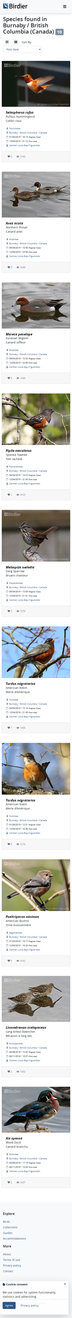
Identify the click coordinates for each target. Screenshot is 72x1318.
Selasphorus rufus (20, 112)
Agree (9, 1305)
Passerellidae (16, 466)
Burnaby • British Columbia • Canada (28, 132)
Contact (8, 1271)
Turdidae (13, 699)
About (7, 1254)
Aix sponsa (14, 1138)
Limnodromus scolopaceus (26, 1027)
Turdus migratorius (20, 683)
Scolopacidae (16, 1043)
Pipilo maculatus (19, 450)
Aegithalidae (15, 932)
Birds (6, 1221)
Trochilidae (14, 128)
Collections (10, 1227)
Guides (7, 1233)
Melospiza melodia (20, 567)
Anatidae (13, 239)
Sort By (26, 42)
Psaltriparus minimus (22, 916)
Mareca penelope (19, 334)
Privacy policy (12, 1265)
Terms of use (11, 1260)
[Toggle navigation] (65, 6)
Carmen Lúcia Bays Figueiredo (24, 145)
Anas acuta (14, 223)
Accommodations (14, 1238)
